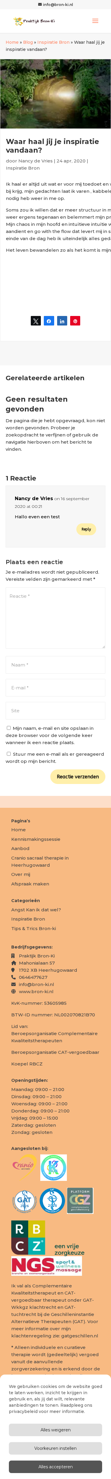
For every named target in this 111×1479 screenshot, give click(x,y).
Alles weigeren (56, 1430)
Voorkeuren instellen (55, 1448)
